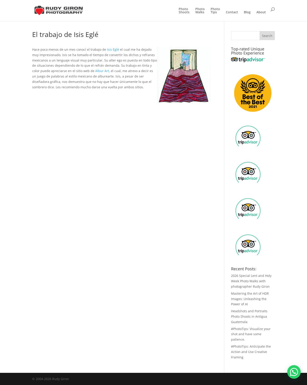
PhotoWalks (200, 10)
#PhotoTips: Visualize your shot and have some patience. (251, 334)
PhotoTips (215, 10)
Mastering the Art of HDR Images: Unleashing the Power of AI (250, 298)
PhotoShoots (184, 10)
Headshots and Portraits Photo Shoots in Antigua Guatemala (249, 316)
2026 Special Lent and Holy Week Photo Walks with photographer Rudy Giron (251, 281)
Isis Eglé (113, 49)
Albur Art (102, 71)
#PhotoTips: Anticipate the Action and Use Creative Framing (251, 351)
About (261, 12)
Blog (247, 12)
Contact (232, 12)
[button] (294, 372)
